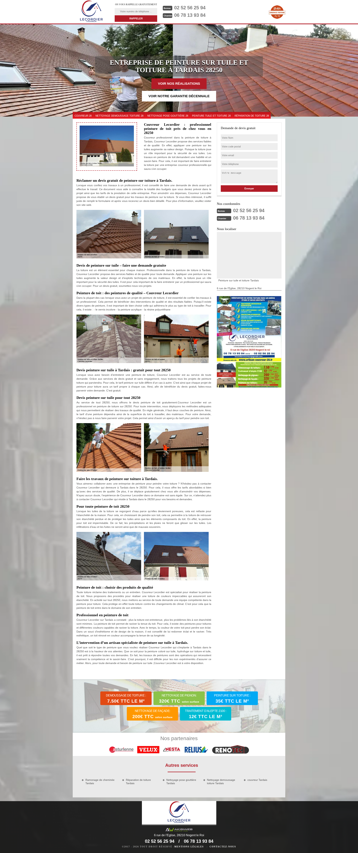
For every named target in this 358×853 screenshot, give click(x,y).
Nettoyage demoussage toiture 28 (119, 115)
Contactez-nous (223, 846)
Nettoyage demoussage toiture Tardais (221, 781)
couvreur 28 (83, 115)
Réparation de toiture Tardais (138, 781)
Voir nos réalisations (179, 83)
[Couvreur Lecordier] (91, 12)
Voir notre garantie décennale (179, 96)
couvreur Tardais (257, 779)
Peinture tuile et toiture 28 (211, 115)
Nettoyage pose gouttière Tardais (181, 781)
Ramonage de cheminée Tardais (99, 781)
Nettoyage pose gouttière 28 (167, 115)
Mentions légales (189, 846)
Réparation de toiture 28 (252, 115)
